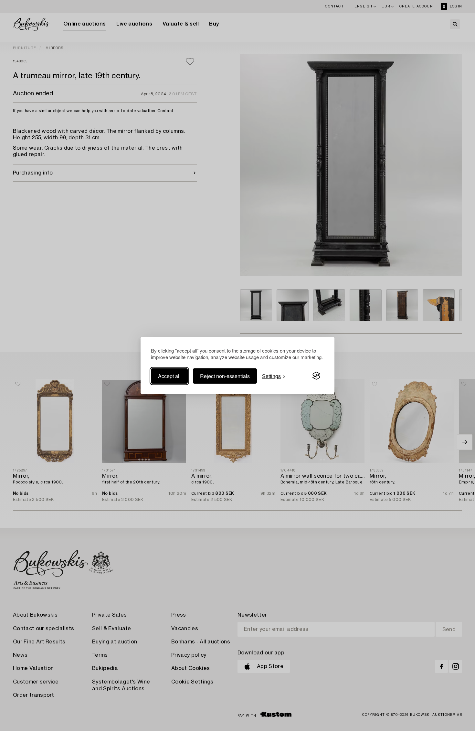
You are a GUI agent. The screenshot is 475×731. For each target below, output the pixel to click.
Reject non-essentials (225, 375)
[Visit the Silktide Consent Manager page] (316, 376)
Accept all (169, 375)
